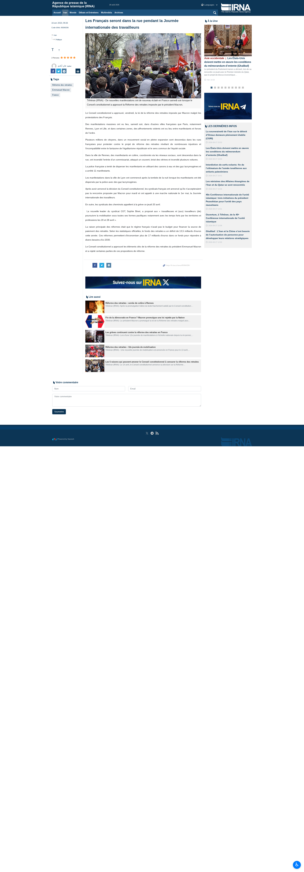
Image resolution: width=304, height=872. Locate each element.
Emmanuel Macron (61, 90)
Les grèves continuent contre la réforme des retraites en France (136, 332)
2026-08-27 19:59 (215, 159)
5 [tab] (225, 88)
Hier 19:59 (211, 80)
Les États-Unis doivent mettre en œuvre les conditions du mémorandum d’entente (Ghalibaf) (227, 62)
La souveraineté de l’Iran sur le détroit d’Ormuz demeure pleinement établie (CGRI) (226, 135)
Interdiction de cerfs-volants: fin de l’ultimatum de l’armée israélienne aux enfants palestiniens (226, 168)
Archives (118, 12)
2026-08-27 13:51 (215, 209)
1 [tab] (211, 88)
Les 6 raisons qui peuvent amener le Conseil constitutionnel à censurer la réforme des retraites (152, 362)
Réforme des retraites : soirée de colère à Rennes (129, 303)
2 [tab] (215, 88)
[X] (147, 433)
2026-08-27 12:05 (215, 242)
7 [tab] (232, 88)
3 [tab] (218, 88)
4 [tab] (222, 88)
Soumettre (59, 412)
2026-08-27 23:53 (215, 142)
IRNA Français (77, 5)
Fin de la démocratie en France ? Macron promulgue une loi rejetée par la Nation (145, 317)
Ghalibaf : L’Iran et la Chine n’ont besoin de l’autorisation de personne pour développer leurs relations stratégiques (228, 234)
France (55, 95)
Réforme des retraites (62, 85)
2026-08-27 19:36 (215, 189)
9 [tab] (239, 88)
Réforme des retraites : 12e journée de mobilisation (130, 347)
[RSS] (157, 433)
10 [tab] (243, 88)
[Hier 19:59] (228, 40)
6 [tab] (229, 88)
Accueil (57, 12)
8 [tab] (236, 88)
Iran (65, 12)
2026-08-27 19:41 (215, 176)
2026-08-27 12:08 (215, 225)
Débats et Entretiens (88, 12)
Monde (73, 12)
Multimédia (106, 12)
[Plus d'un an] (94, 307)
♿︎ (297, 864)
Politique (59, 40)
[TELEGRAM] (152, 433)
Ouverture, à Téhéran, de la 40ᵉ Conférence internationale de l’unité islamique (225, 218)
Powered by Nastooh (66, 439)
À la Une (213, 21)
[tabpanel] (228, 53)
